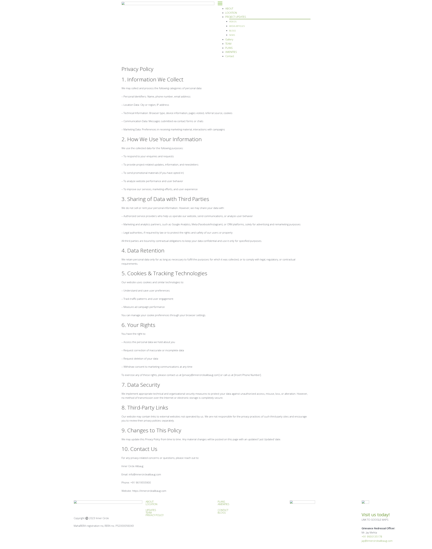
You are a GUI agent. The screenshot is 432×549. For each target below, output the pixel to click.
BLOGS (222, 512)
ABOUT (229, 8)
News (232, 35)
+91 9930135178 (372, 536)
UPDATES (151, 510)
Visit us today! (376, 515)
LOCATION (231, 12)
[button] (264, 4)
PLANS (229, 47)
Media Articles (237, 26)
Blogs (232, 30)
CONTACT (223, 510)
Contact (229, 56)
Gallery (229, 39)
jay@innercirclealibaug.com (377, 540)
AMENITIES (231, 52)
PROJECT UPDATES (235, 16)
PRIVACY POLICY (155, 515)
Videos (232, 21)
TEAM (228, 43)
